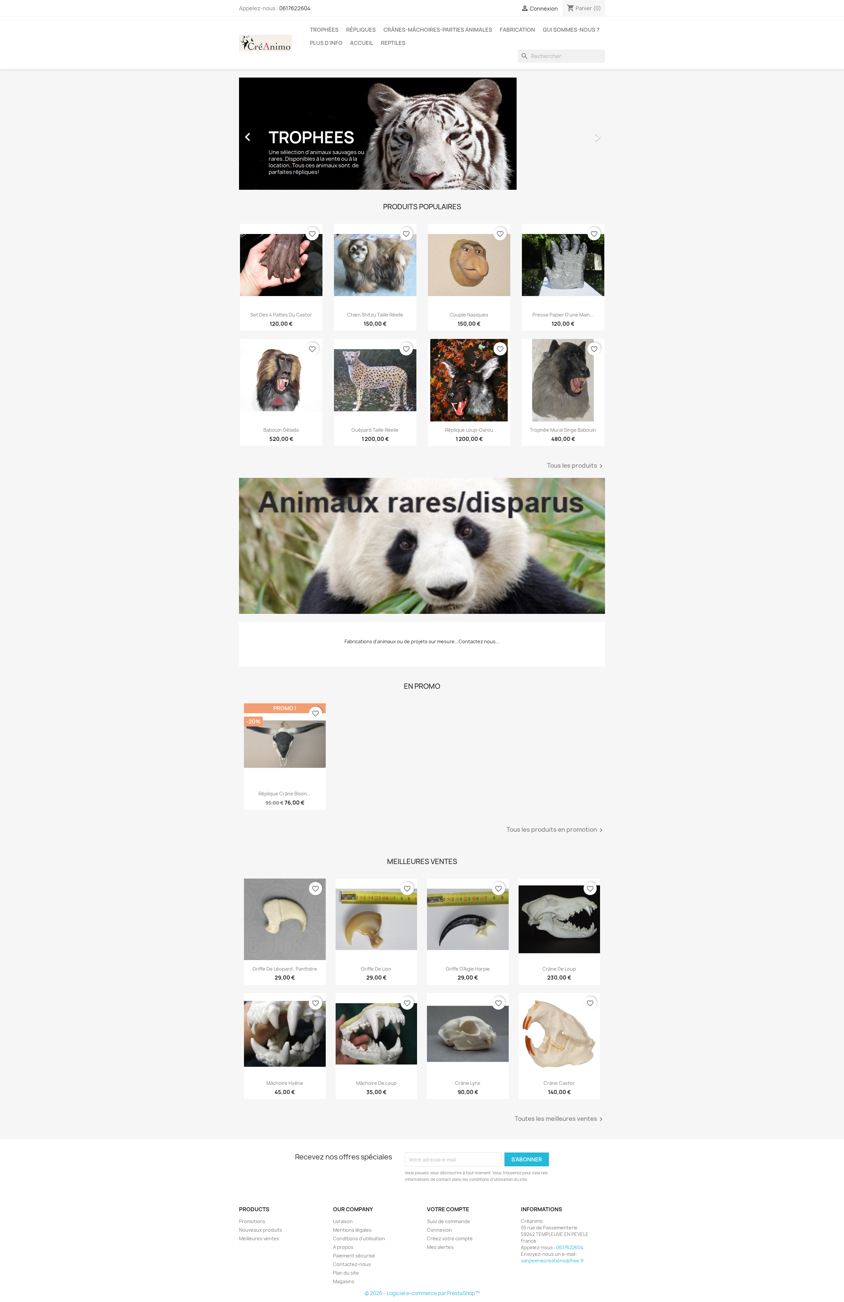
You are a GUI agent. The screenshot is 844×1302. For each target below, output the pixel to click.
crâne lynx (467, 1083)
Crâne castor (559, 1083)
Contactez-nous (352, 1264)
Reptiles (393, 43)
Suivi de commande (448, 1221)
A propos (343, 1247)
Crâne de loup (559, 969)
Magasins (343, 1281)
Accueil (361, 43)
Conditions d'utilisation (359, 1238)
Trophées (324, 29)
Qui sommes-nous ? (571, 29)
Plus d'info (326, 43)
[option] (422, 134)
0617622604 (295, 8)
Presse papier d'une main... (563, 315)
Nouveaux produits (260, 1230)
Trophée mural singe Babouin (563, 430)
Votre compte (448, 1209)
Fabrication (517, 29)
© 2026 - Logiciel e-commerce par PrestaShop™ (422, 1293)
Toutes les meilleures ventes (560, 1119)
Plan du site (346, 1273)
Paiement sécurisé (354, 1255)
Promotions (252, 1221)
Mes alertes (440, 1247)
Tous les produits (576, 466)
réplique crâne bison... (284, 793)
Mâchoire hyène (284, 1083)
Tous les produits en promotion (555, 830)
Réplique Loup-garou (469, 430)
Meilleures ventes (259, 1238)
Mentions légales (352, 1230)
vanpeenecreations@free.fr (552, 1260)
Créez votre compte (450, 1238)
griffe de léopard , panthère (285, 969)
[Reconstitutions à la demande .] (422, 546)
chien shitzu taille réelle (375, 315)
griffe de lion (376, 969)
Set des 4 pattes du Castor (281, 315)
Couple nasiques (469, 315)
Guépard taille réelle (375, 430)
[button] (266, 134)
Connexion (439, 1230)
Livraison (343, 1221)
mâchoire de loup (376, 1083)
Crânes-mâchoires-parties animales (437, 29)
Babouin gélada (281, 430)
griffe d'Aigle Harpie (468, 969)
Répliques (361, 29)
